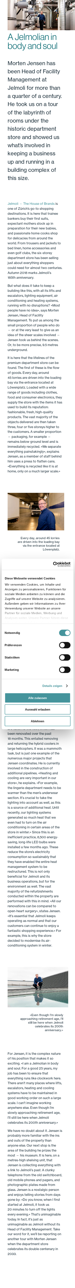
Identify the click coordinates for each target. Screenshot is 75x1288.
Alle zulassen (37, 697)
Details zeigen (52, 686)
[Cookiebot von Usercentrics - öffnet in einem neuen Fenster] (53, 564)
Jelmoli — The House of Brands (31, 204)
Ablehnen (37, 721)
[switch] (64, 645)
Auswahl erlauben (37, 709)
